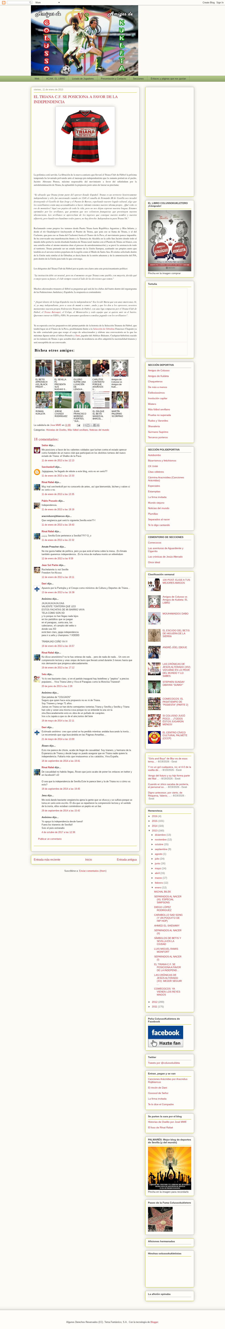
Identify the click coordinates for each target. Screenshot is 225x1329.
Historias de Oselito (56, 430)
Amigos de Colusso (158, 370)
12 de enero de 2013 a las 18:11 (58, 577)
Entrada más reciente (47, 859)
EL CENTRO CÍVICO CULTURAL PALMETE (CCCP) (175, 735)
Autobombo (154, 455)
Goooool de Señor (158, 1093)
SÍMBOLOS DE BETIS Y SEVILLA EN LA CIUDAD (167, 941)
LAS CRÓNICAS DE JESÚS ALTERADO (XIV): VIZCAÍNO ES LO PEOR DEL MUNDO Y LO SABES (177, 670)
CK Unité (153, 466)
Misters (152, 404)
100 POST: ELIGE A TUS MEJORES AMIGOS (176, 581)
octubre (159, 844)
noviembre (161, 839)
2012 (155, 1001)
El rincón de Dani (157, 1087)
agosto (159, 853)
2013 (155, 830)
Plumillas (153, 513)
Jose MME (56, 425)
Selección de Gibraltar (103, 328)
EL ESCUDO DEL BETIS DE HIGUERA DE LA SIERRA (176, 633)
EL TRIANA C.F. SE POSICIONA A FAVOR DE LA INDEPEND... (167, 967)
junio (158, 863)
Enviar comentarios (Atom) (92, 871)
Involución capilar (157, 398)
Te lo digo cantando (159, 525)
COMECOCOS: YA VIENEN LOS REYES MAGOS (167, 991)
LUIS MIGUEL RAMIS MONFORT (166, 950)
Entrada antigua (127, 859)
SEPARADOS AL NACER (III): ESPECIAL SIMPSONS (167, 899)
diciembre (160, 834)
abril (157, 873)
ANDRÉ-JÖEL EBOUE (175, 647)
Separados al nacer (159, 519)
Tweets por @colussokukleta (164, 1062)
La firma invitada (157, 497)
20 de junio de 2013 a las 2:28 (57, 686)
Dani (77, 335)
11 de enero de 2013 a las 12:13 (58, 460)
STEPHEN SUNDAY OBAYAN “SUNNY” (174, 683)
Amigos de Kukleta (158, 376)
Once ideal (154, 562)
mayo (158, 868)
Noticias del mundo (99, 430)
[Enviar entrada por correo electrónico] (78, 425)
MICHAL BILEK (162, 891)
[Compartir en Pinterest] (98, 425)
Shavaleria (154, 426)
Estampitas (154, 491)
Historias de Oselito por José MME (167, 1121)
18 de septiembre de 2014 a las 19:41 (61, 761)
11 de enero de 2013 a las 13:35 (58, 494)
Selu (44, 674)
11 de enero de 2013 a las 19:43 (58, 524)
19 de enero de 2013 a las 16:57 (58, 646)
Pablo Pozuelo (50, 501)
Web (37, 78)
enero (158, 887)
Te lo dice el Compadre (161, 1104)
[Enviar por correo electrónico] (84, 425)
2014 (155, 825)
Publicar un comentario (50, 839)
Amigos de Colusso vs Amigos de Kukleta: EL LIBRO (175, 599)
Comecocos (154, 542)
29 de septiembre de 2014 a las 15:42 (61, 810)
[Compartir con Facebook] (95, 425)
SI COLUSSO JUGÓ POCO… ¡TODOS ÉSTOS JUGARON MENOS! (174, 720)
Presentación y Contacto (113, 78)
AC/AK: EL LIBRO (55, 78)
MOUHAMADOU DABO (175, 613)
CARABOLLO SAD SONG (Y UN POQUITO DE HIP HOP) (168, 917)
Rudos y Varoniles (158, 420)
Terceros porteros (158, 437)
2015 (155, 820)
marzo (159, 877)
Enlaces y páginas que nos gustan (168, 78)
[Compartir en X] (91, 425)
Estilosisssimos (156, 392)
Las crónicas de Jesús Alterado (165, 556)
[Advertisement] (169, 141)
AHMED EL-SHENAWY (166, 925)
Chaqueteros (155, 381)
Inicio (88, 859)
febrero (159, 882)
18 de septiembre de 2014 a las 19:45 (61, 788)
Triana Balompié (52, 312)
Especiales (154, 485)
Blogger (154, 1322)
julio (157, 858)
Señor (45, 445)
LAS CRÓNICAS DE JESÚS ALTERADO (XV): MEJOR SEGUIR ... (168, 979)
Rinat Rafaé (48, 482)
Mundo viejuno (156, 502)
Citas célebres (156, 471)
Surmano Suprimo (158, 431)
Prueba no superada (159, 415)
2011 (155, 1006)
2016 (155, 816)
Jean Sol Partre (50, 565)
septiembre (161, 849)
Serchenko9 (48, 467)
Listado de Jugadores (83, 78)
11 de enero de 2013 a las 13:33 (58, 475)
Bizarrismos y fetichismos (162, 460)
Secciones (138, 78)
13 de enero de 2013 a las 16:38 (58, 592)
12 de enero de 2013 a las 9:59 (57, 558)
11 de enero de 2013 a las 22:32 (58, 540)
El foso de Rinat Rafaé (160, 1127)
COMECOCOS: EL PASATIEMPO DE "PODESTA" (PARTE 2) (175, 701)
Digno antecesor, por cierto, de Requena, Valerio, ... (165, 794)
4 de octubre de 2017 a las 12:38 (58, 832)
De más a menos (157, 387)
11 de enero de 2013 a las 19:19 (58, 509)
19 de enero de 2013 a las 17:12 (58, 667)
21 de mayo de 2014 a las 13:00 (58, 739)
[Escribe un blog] (88, 425)
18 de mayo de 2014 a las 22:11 (58, 720)
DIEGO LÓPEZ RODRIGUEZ (163, 909)
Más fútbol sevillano (78, 430)
